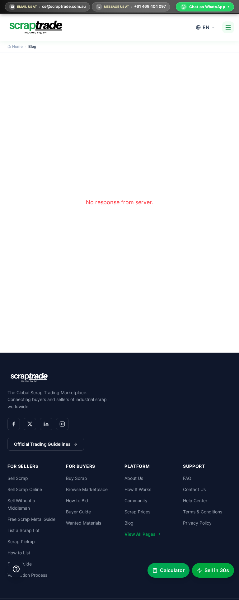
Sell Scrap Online (24, 489)
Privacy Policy (197, 523)
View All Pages (140, 534)
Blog (129, 523)
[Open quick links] (16, 569)
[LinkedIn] (46, 424)
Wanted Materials (83, 523)
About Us (133, 478)
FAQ (187, 478)
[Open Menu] (228, 27)
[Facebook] (13, 424)
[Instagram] (62, 424)
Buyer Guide (78, 511)
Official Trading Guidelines (42, 444)
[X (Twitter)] (30, 424)
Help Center (195, 500)
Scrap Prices (137, 511)
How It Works (137, 489)
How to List (18, 552)
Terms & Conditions (202, 511)
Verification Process (27, 575)
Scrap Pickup (21, 541)
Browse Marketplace (87, 489)
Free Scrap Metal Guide (31, 519)
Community (136, 500)
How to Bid (77, 500)
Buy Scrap (76, 478)
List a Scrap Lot (23, 530)
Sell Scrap (17, 478)
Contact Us (194, 489)
